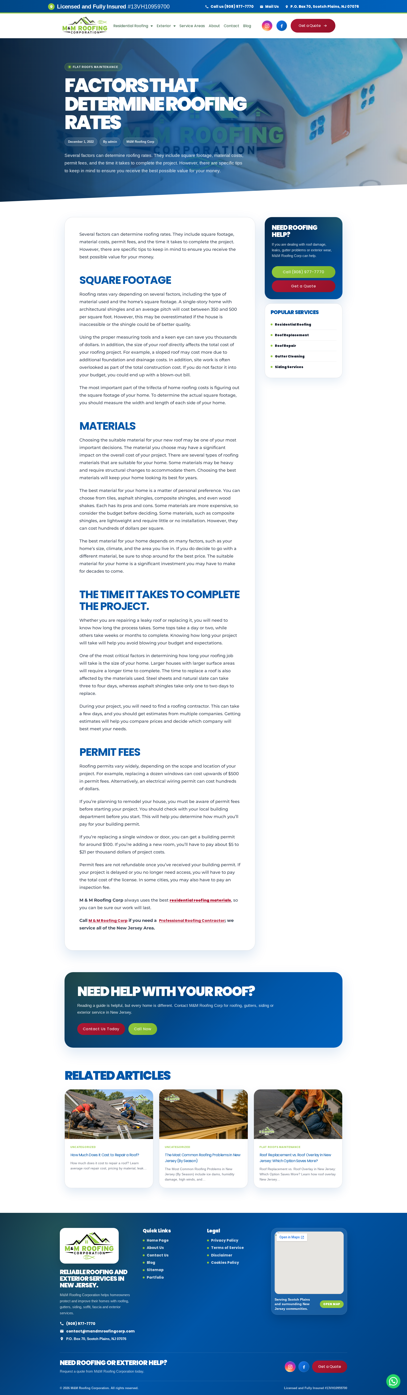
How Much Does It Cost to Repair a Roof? (104, 1155)
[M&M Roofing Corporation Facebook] (303, 1366)
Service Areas (192, 26)
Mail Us (272, 6)
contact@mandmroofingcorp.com (100, 1331)
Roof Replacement (292, 335)
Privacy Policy (224, 1240)
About (214, 26)
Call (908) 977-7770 (303, 272)
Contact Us (158, 1255)
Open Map (331, 1304)
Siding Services (289, 367)
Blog (247, 26)
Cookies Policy (225, 1263)
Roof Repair (285, 345)
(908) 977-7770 (80, 1323)
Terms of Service (227, 1248)
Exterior (164, 26)
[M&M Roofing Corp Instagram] (267, 25)
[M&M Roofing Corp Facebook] (281, 25)
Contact (231, 26)
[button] (393, 1381)
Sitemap (155, 1270)
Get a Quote (310, 25)
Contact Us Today (101, 1029)
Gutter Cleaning (290, 356)
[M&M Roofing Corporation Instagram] (290, 1366)
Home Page (158, 1240)
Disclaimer (221, 1255)
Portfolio (155, 1277)
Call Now (142, 1029)
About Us (155, 1248)
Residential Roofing (130, 26)
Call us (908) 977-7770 (232, 6)
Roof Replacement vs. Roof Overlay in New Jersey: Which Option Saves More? (295, 1158)
